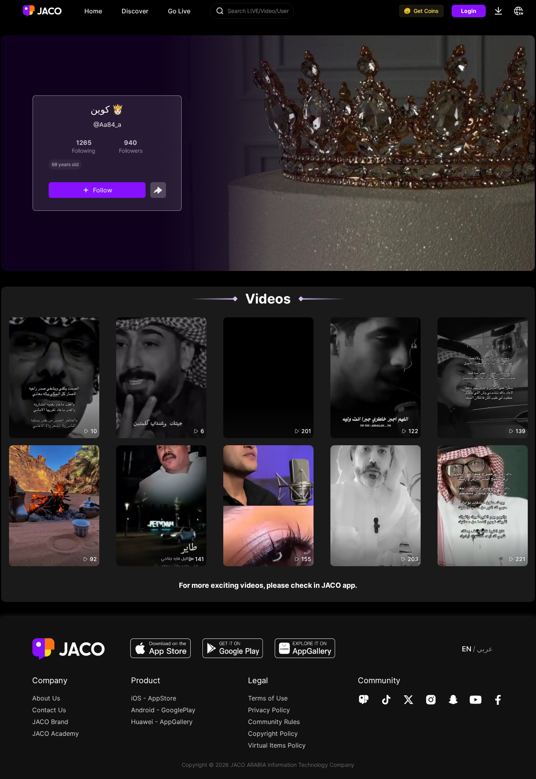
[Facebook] (492, 700)
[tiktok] (381, 700)
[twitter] (403, 700)
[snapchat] (448, 700)
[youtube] (470, 700)
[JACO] (364, 700)
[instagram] (425, 700)
